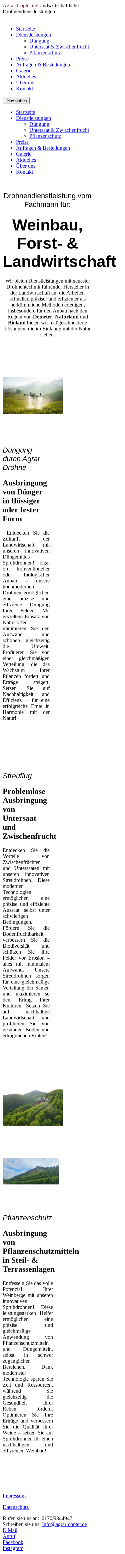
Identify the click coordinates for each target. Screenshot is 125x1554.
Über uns (25, 82)
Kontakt (24, 88)
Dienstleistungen (33, 35)
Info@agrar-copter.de (64, 1524)
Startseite (25, 29)
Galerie (23, 70)
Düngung (39, 40)
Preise (22, 58)
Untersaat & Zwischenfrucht (59, 46)
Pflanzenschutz (45, 52)
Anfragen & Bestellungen (43, 64)
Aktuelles (26, 76)
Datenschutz (16, 1507)
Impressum (14, 1496)
